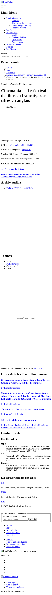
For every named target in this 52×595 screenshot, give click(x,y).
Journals (15, 20)
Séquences (10, 72)
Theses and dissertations (22, 23)
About (14, 32)
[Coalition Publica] (9, 576)
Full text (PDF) (12, 188)
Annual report (17, 42)
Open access (17, 40)
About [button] (9, 32)
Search (4, 54)
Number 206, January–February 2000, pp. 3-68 (26, 75)
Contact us (10, 535)
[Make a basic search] (2, 5)
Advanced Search (13, 44)
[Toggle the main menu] (2, 7)
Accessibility (11, 530)
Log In (9, 30)
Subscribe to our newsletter (14, 516)
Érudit (14, 35)
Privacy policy (12, 582)
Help (8, 528)
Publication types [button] (13, 18)
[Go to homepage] (7, 2)
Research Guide (13, 532)
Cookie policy (12, 585)
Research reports (19, 28)
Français (9, 47)
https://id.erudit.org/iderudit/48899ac (21, 145)
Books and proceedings (21, 25)
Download (38, 368)
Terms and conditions (15, 587)
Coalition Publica (19, 37)
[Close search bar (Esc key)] (5, 5)
